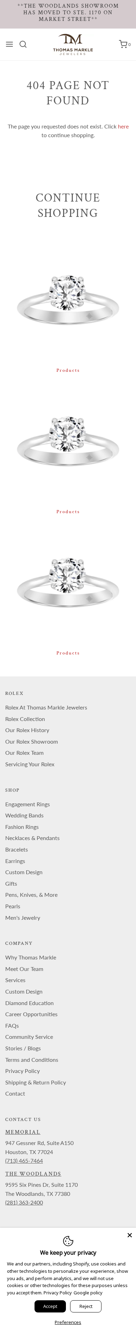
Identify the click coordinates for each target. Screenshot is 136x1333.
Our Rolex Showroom (31, 741)
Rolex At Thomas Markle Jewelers (46, 707)
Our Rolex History (27, 730)
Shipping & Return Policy (35, 1082)
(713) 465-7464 (24, 1160)
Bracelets (16, 849)
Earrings (15, 860)
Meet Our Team (24, 968)
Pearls (12, 906)
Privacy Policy (22, 1070)
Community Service (29, 1036)
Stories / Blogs (23, 1048)
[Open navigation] (9, 44)
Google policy (88, 1292)
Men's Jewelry (22, 917)
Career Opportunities (31, 1014)
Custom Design (24, 872)
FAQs (12, 1025)
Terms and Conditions (31, 1059)
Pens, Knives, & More (31, 894)
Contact (15, 1093)
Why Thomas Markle (30, 957)
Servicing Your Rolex (29, 764)
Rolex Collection (25, 718)
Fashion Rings (22, 826)
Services (15, 980)
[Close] (129, 1233)
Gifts (11, 883)
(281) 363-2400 (24, 1202)
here (123, 126)
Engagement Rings (27, 804)
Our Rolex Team (24, 752)
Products (68, 370)
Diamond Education (29, 1002)
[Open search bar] (25, 44)
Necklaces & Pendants (32, 837)
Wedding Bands (24, 815)
